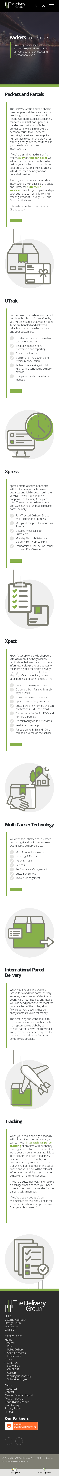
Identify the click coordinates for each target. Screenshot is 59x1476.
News (8, 1385)
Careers (12, 1372)
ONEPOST (13, 1369)
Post (10, 1346)
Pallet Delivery (15, 1349)
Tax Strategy (12, 1405)
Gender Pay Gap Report (19, 1395)
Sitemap (9, 1412)
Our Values (13, 1366)
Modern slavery (14, 1398)
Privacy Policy (12, 1408)
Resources (11, 1388)
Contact (9, 1392)
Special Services (16, 1353)
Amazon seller (38, 158)
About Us (12, 1363)
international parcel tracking (31, 1144)
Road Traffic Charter (17, 1402)
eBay (21, 158)
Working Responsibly (19, 1376)
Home (8, 1339)
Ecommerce (14, 1356)
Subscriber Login (17, 1379)
